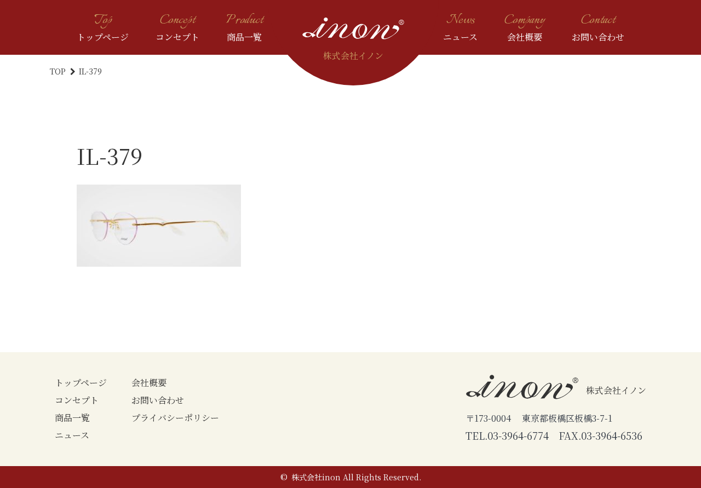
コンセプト (77, 400)
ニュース (72, 435)
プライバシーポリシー (175, 417)
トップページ (81, 382)
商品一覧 (72, 417)
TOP (59, 71)
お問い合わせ (157, 400)
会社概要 (148, 382)
